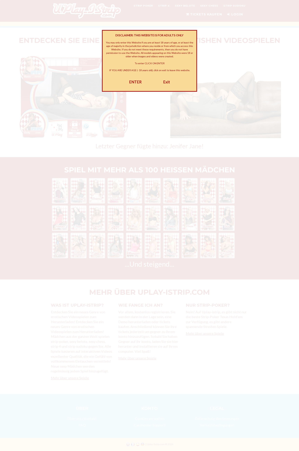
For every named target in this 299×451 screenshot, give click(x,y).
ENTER (135, 82)
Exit (166, 82)
